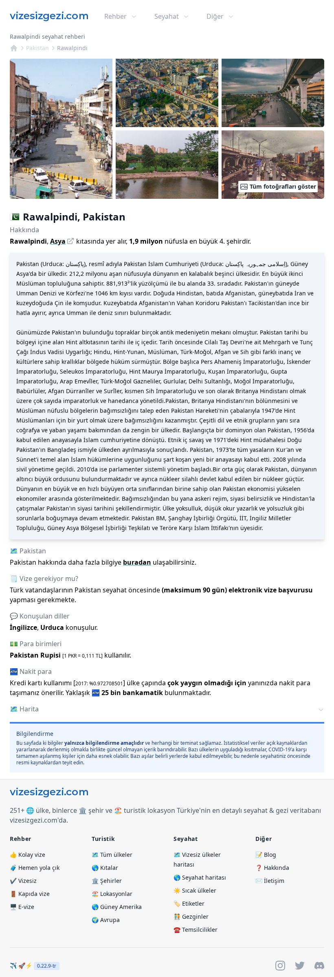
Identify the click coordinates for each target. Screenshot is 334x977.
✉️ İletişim (269, 881)
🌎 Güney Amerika (117, 907)
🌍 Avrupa (106, 920)
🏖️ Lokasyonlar (112, 894)
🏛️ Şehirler (107, 881)
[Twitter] (300, 965)
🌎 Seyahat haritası (200, 877)
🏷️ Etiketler (189, 903)
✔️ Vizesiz (23, 881)
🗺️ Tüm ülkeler (112, 854)
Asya (58, 241)
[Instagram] (280, 965)
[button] (167, 709)
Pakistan (37, 48)
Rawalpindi (72, 48)
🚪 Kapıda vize (30, 894)
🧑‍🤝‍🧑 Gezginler (191, 916)
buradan (137, 562)
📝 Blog (265, 854)
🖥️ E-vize (22, 907)
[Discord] (319, 965)
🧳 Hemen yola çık (34, 867)
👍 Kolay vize (27, 854)
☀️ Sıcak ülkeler (195, 890)
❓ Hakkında (272, 867)
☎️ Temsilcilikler (196, 929)
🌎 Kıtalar (105, 867)
